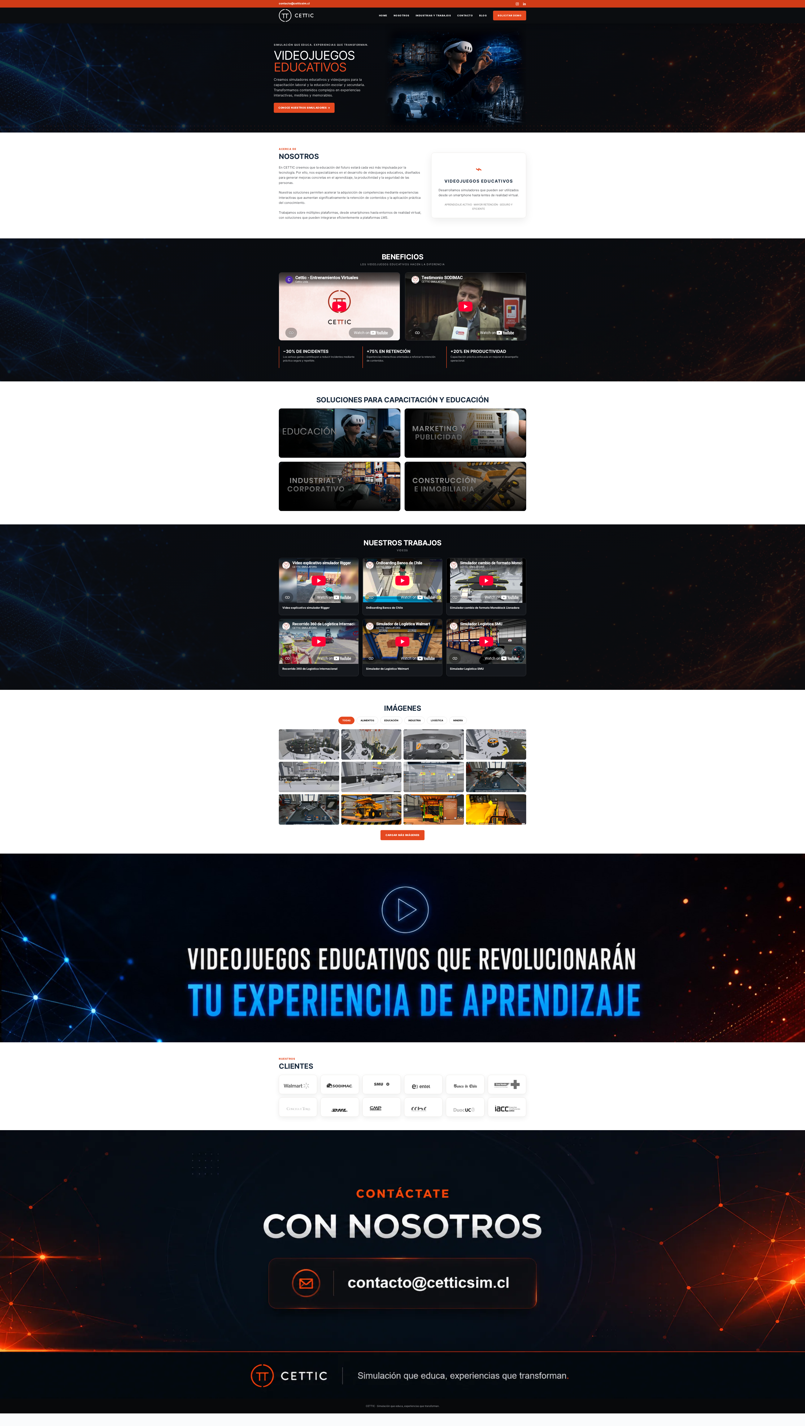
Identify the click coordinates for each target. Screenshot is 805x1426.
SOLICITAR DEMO (510, 15)
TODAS (346, 720)
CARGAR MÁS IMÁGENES (402, 835)
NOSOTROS (401, 15)
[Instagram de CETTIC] (517, 4)
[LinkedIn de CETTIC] (524, 4)
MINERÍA (458, 720)
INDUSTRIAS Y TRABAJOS (433, 15)
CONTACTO (465, 15)
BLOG (483, 15)
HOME (383, 15)
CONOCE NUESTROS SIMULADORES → (304, 107)
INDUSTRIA (414, 720)
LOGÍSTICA (437, 720)
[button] (309, 744)
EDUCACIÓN (391, 720)
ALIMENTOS (367, 720)
